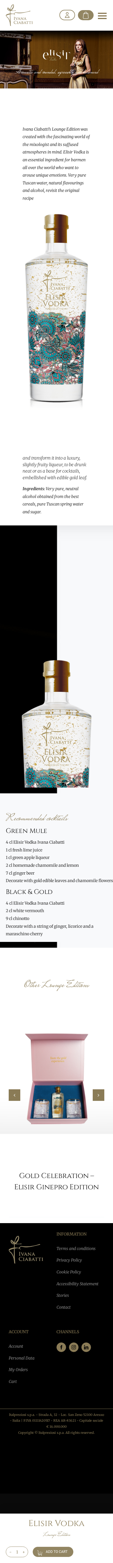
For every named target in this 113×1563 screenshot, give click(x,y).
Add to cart (57, 1552)
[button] (14, 1095)
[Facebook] (61, 1347)
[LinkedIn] (86, 1347)
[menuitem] (67, 15)
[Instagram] (74, 1347)
